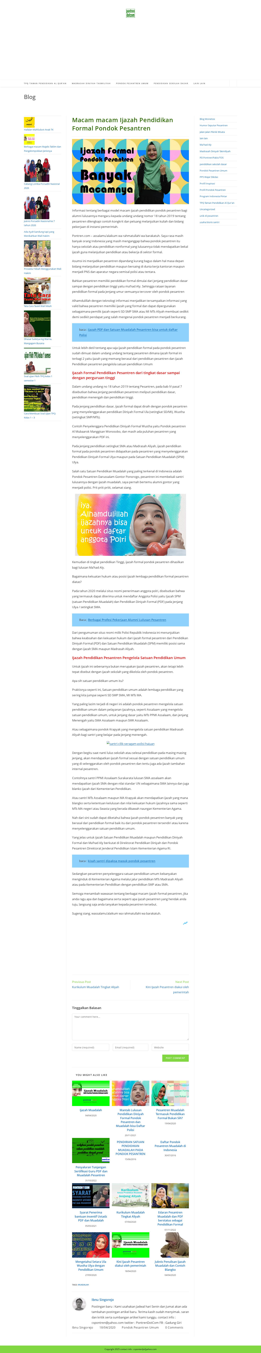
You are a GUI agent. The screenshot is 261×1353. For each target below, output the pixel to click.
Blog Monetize (207, 119)
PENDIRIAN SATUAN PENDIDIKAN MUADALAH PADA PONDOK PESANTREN (130, 1148)
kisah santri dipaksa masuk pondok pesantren (121, 861)
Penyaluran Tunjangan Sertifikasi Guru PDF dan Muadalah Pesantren (90, 1171)
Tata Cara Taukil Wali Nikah (38, 306)
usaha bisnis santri (209, 222)
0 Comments (174, 1327)
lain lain (204, 138)
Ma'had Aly (205, 144)
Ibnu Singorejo (103, 1300)
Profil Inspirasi (207, 183)
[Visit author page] (79, 1304)
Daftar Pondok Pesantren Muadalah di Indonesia (170, 1146)
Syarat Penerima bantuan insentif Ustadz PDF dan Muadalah (91, 1216)
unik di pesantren (209, 215)
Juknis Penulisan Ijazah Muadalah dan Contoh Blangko (170, 1266)
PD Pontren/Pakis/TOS (212, 157)
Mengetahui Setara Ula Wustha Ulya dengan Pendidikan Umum (90, 1266)
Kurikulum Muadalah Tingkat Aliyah (130, 1214)
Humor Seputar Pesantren (214, 125)
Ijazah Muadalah (91, 1110)
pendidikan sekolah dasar (213, 164)
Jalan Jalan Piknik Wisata (212, 132)
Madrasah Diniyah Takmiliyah (215, 151)
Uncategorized (207, 209)
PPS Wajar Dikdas (209, 177)
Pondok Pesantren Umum (140, 1327)
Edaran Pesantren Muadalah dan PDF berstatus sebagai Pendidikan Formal (170, 1218)
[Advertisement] (130, 53)
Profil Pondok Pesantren (213, 189)
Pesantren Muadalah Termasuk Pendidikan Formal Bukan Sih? (170, 1114)
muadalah (83, 1284)
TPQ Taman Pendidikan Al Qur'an (217, 202)
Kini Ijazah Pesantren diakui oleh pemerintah (130, 1264)
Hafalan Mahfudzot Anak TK (38, 129)
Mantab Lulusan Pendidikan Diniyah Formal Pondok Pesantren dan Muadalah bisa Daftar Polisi (130, 1120)
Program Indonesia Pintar (213, 196)
